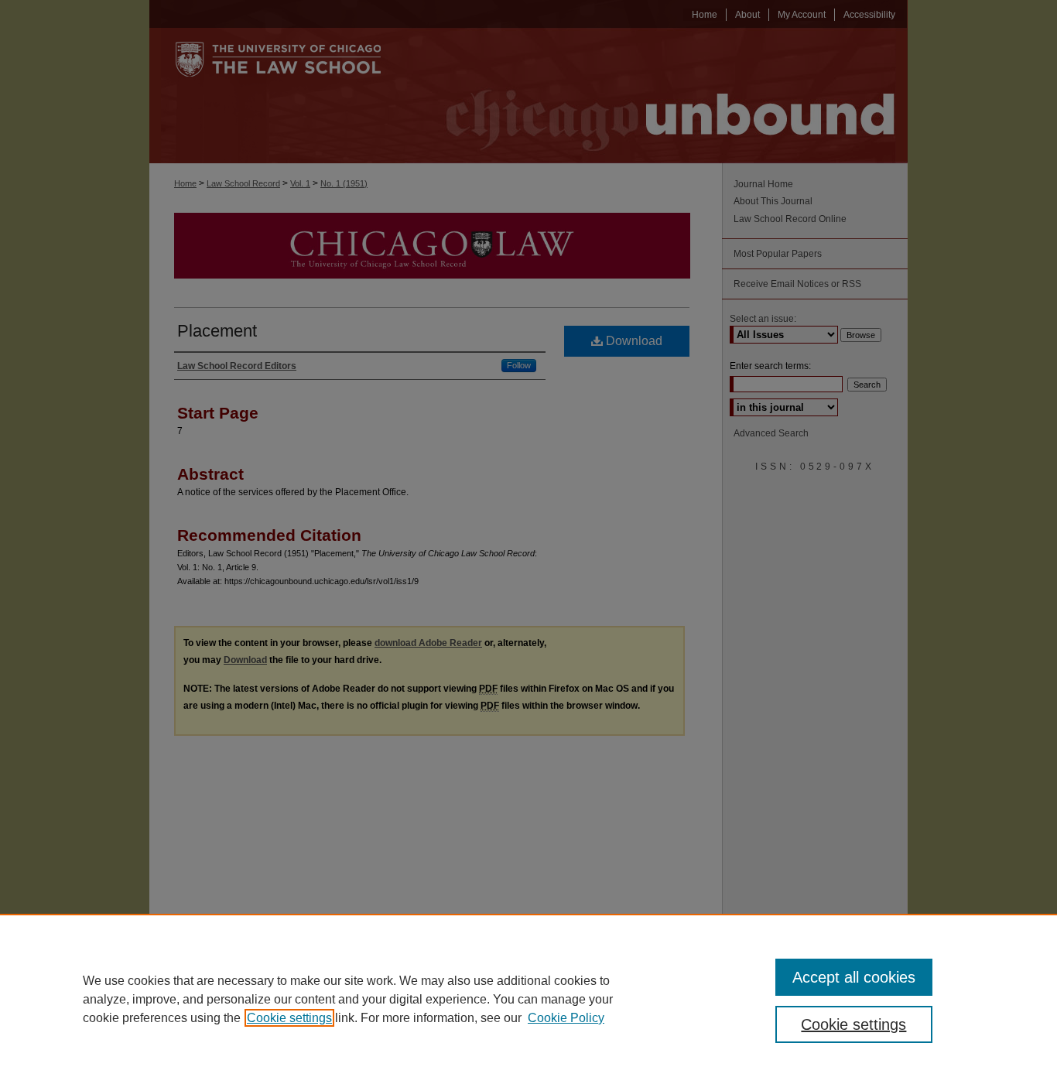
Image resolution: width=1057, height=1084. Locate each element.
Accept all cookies (853, 977)
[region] (528, 999)
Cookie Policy (566, 1017)
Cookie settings (289, 1017)
